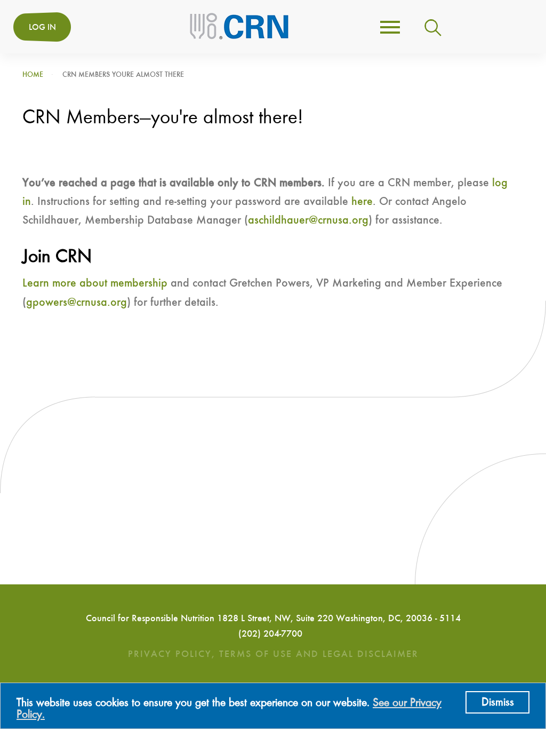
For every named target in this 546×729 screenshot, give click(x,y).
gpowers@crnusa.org (76, 302)
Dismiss (497, 702)
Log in (42, 27)
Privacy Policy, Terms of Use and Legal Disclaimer (273, 654)
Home (32, 74)
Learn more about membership (94, 283)
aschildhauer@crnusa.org (308, 220)
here (362, 202)
